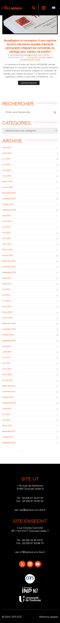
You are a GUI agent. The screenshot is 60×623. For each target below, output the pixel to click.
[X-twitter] (22, 564)
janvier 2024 (7, 317)
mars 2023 (6, 368)
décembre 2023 (9, 323)
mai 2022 (6, 419)
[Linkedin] (30, 564)
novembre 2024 (9, 266)
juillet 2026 (7, 152)
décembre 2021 (9, 431)
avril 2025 (6, 238)
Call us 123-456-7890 (11, 450)
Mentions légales (48, 616)
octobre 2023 (8, 334)
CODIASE (42, 57)
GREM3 (49, 57)
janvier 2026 (7, 186)
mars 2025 (6, 243)
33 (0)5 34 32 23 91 (32, 539)
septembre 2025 (9, 209)
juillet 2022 (7, 408)
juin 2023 (6, 357)
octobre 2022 (8, 396)
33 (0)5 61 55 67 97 (32, 497)
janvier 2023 (7, 379)
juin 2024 (6, 289)
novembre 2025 (9, 198)
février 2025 (7, 249)
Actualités (32, 57)
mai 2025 (6, 232)
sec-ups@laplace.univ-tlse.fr (30, 509)
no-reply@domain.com (33, 450)
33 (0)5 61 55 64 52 (33, 500)
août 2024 (6, 277)
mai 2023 (6, 362)
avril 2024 (6, 300)
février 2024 (7, 311)
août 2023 (6, 345)
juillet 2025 (7, 221)
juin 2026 (6, 158)
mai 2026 (6, 164)
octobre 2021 (8, 436)
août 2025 (6, 215)
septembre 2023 (9, 340)
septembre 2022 (9, 402)
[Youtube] (37, 564)
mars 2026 (6, 175)
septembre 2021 (9, 442)
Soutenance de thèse (30, 59)
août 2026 (6, 147)
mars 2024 (6, 306)
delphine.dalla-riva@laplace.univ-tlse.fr (29, 55)
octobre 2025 (8, 203)
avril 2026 (6, 169)
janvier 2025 (7, 255)
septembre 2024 (9, 272)
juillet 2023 (7, 351)
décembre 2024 (9, 260)
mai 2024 (6, 294)
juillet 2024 (7, 283)
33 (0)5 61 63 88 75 (33, 543)
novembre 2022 (9, 391)
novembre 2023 (9, 328)
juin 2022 (6, 414)
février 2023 (7, 374)
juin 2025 (6, 226)
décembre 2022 (9, 385)
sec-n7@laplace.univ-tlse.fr (30, 551)
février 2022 (7, 425)
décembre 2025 (9, 192)
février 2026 (7, 181)
